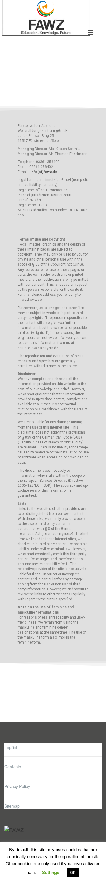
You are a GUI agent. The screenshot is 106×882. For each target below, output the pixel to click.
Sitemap (12, 806)
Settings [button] (50, 872)
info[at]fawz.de (43, 172)
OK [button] (73, 872)
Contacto (12, 767)
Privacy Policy (17, 786)
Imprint (10, 747)
